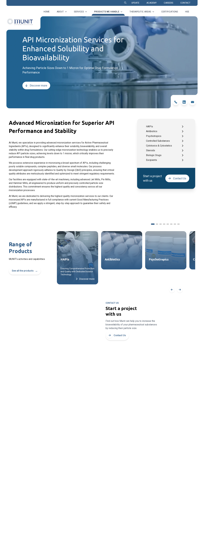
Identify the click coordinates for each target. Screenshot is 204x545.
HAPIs (149, 126)
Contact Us (179, 178)
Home (47, 11)
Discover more (38, 85)
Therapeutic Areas (140, 11)
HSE (187, 11)
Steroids (150, 150)
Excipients (151, 160)
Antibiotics (151, 131)
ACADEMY (152, 2)
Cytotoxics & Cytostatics (159, 145)
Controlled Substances (158, 140)
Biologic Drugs (153, 155)
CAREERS (168, 2)
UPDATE (135, 2)
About (60, 11)
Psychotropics (153, 136)
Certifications (169, 11)
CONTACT (185, 2)
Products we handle (106, 11)
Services (79, 11)
